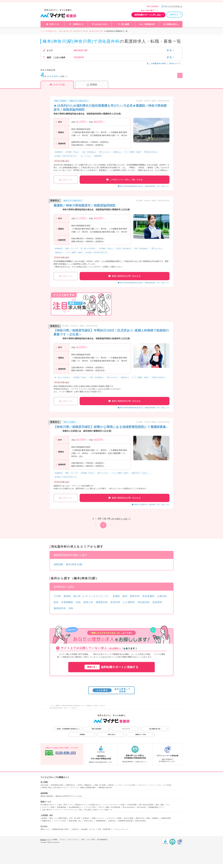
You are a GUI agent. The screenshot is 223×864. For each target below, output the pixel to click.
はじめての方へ (101, 24)
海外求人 (111, 785)
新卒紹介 (86, 818)
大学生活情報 (132, 805)
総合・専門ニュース (66, 805)
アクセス (62, 839)
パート (151, 785)
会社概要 (54, 839)
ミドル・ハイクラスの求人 (126, 785)
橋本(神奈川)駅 (74, 564)
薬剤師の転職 (166, 818)
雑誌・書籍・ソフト (163, 805)
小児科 (57, 596)
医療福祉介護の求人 (105, 787)
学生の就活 (44, 785)
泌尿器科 (157, 602)
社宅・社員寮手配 (104, 829)
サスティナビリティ (73, 839)
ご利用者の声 (149, 24)
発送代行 (75, 829)
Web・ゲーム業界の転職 (58, 818)
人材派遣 (44, 818)
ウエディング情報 (48, 807)
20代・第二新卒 (74, 818)
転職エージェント (98, 818)
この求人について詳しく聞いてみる (126, 179)
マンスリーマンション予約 (72, 810)
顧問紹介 (155, 818)
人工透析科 (129, 602)
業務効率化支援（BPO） (61, 829)
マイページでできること (173, 6)
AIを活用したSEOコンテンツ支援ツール (98, 810)
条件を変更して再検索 (113, 690)
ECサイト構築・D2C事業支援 (109, 807)
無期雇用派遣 (100, 821)
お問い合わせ (111, 734)
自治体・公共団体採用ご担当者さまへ (68, 728)
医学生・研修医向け (85, 785)
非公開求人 (54, 76)
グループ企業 (91, 839)
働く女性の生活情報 (146, 805)
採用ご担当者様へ (153, 6)
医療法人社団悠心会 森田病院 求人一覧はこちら (151, 504)
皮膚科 (116, 596)
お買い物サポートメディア (51, 810)
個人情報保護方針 (102, 839)
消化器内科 (144, 602)
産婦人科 (88, 602)
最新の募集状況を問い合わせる (126, 276)
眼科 (125, 596)
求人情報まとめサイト (48, 805)
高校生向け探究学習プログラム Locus (69, 796)
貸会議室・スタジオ (88, 829)
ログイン (174, 14)
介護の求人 (112, 821)
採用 (83, 839)
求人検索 (125, 24)
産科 (56, 602)
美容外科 (115, 602)
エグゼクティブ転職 (114, 818)
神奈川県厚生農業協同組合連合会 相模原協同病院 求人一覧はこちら (144, 186)
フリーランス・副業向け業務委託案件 (82, 787)
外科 (71, 608)
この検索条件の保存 (158, 63)
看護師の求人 (46, 821)
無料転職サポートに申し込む (147, 15)
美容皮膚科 (148, 596)
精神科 (67, 596)
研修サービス (45, 829)
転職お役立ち (172, 24)
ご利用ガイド (78, 24)
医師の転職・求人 (75, 821)
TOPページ (54, 24)
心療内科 (162, 596)
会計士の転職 (128, 818)
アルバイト (142, 785)
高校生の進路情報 (47, 796)
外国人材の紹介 (140, 821)
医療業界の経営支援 (126, 821)
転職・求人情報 (100, 785)
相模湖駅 (58, 564)
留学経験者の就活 (57, 785)
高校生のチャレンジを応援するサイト (88, 805)
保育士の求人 (88, 821)
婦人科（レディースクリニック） (91, 596)
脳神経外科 (60, 608)
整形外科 (135, 596)
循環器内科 (102, 602)
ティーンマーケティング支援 (114, 805)
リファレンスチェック (121, 829)
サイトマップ (126, 728)
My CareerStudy (128, 807)
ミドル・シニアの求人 (164, 785)
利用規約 (82, 734)
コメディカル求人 (60, 821)
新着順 (93, 84)
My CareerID (141, 807)
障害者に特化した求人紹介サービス (54, 787)
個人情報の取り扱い (155, 728)
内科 (78, 602)
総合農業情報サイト (76, 807)
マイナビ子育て (91, 807)
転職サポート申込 (141, 734)
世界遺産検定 (61, 807)
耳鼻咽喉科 (67, 602)
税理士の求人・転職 (143, 818)
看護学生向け (70, 785)
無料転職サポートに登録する (113, 667)
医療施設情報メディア (156, 807)
